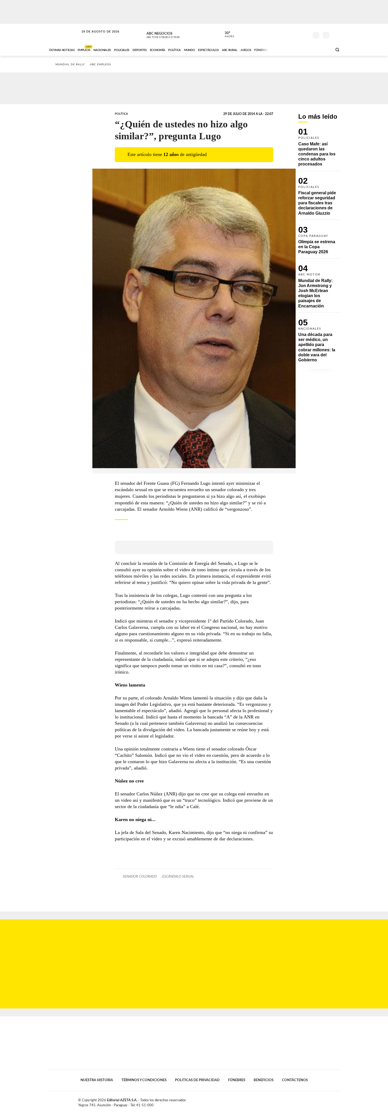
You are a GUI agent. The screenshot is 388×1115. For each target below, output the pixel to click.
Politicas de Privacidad (197, 1080)
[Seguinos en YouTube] (297, 34)
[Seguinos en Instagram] (305, 34)
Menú (336, 34)
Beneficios (263, 1080)
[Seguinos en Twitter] (289, 34)
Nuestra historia (97, 1080)
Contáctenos (295, 1080)
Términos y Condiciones (144, 1080)
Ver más (319, 149)
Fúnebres (236, 1080)
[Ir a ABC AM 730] (300, 49)
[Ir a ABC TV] (286, 49)
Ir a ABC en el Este (95, 36)
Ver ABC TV (173, 34)
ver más (226, 34)
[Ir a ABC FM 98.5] (321, 49)
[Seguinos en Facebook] (281, 34)
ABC (64, 34)
